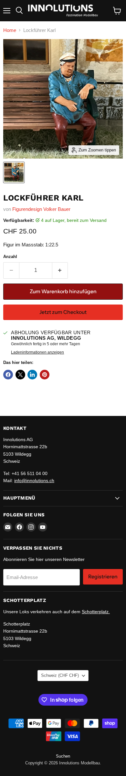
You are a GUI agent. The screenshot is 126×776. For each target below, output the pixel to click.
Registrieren (103, 577)
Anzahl (10, 256)
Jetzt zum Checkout (63, 312)
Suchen (63, 756)
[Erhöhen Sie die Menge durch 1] (60, 270)
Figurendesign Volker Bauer (41, 209)
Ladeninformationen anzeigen (37, 352)
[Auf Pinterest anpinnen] (44, 374)
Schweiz (60, 675)
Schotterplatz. (96, 611)
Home (9, 30)
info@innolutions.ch (34, 480)
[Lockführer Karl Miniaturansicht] (14, 172)
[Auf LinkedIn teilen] (32, 374)
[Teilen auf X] (20, 374)
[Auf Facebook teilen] (8, 374)
